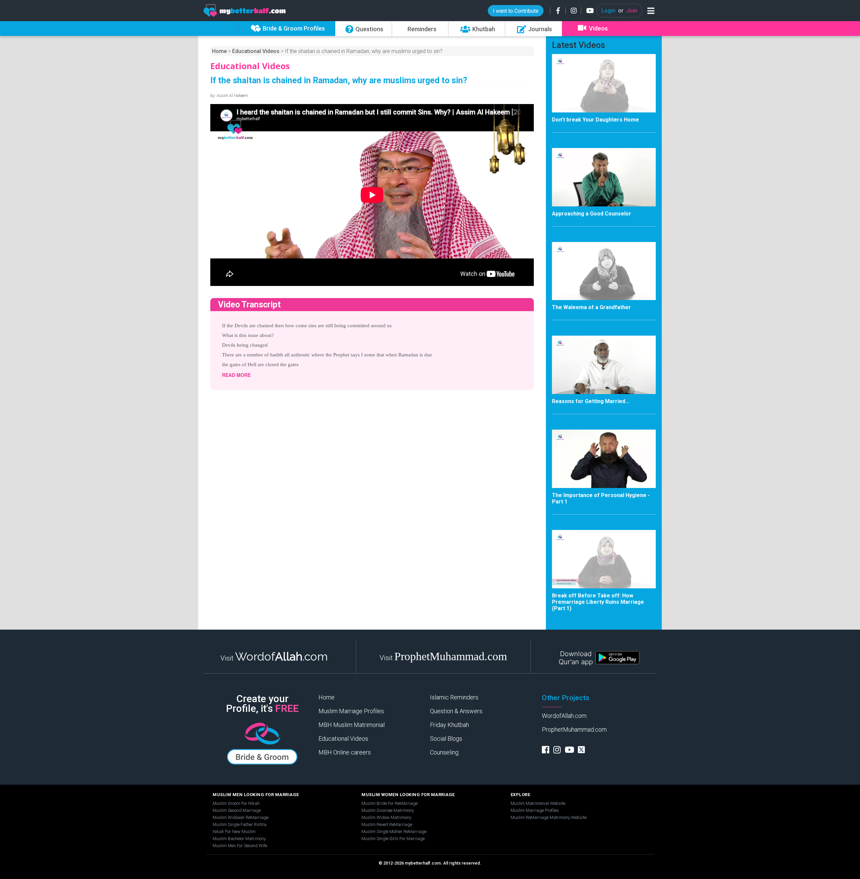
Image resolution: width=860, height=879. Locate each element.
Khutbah (483, 29)
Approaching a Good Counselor (591, 213)
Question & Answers (456, 711)
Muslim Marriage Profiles (351, 711)
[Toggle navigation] (649, 10)
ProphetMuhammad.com (574, 729)
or (619, 10)
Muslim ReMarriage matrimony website (549, 817)
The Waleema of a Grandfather (591, 307)
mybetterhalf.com (423, 863)
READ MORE (236, 375)
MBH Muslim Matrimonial (351, 724)
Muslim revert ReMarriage (386, 824)
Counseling (444, 752)
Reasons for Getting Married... (590, 401)
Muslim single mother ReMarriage (393, 831)
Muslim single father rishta (239, 824)
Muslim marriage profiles (535, 810)
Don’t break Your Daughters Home (595, 119)
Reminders (421, 29)
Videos (598, 28)
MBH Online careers (344, 752)
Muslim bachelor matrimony (239, 838)
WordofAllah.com (564, 715)
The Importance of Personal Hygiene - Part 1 (601, 498)
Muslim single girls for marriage (393, 838)
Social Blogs (446, 738)
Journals (540, 29)
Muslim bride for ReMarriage (389, 803)
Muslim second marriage (237, 810)
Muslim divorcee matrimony (387, 810)
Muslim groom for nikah (236, 803)
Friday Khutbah (449, 724)
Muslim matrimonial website (538, 803)
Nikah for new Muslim (234, 831)
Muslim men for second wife (240, 845)
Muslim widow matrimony (386, 817)
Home (219, 51)
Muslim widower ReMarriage (240, 817)
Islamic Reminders (454, 697)
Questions (369, 29)
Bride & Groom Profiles (294, 28)
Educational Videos (256, 51)
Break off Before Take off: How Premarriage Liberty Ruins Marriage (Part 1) (598, 602)
